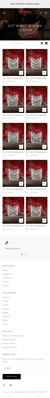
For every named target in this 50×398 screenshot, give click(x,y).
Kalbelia (6, 309)
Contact (6, 282)
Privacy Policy (9, 343)
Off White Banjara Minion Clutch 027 (36, 189)
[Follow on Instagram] (10, 385)
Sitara (5, 320)
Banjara (6, 297)
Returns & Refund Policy (13, 336)
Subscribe (11, 376)
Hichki (5, 305)
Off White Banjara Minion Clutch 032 (13, 115)
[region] (25, 245)
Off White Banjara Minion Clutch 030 (13, 152)
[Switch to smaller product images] (46, 43)
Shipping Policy (9, 340)
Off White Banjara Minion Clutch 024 (13, 226)
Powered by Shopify (37, 392)
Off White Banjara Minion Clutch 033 (36, 78)
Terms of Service (10, 347)
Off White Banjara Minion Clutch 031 (36, 115)
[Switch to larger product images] (42, 43)
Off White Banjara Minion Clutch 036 (13, 78)
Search (6, 285)
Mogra (5, 313)
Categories (7, 274)
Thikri (5, 324)
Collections (8, 278)
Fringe (5, 301)
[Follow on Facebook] (4, 385)
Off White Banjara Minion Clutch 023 (36, 226)
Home (5, 270)
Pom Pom (7, 316)
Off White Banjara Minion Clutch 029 (36, 152)
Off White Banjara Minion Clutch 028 (13, 189)
